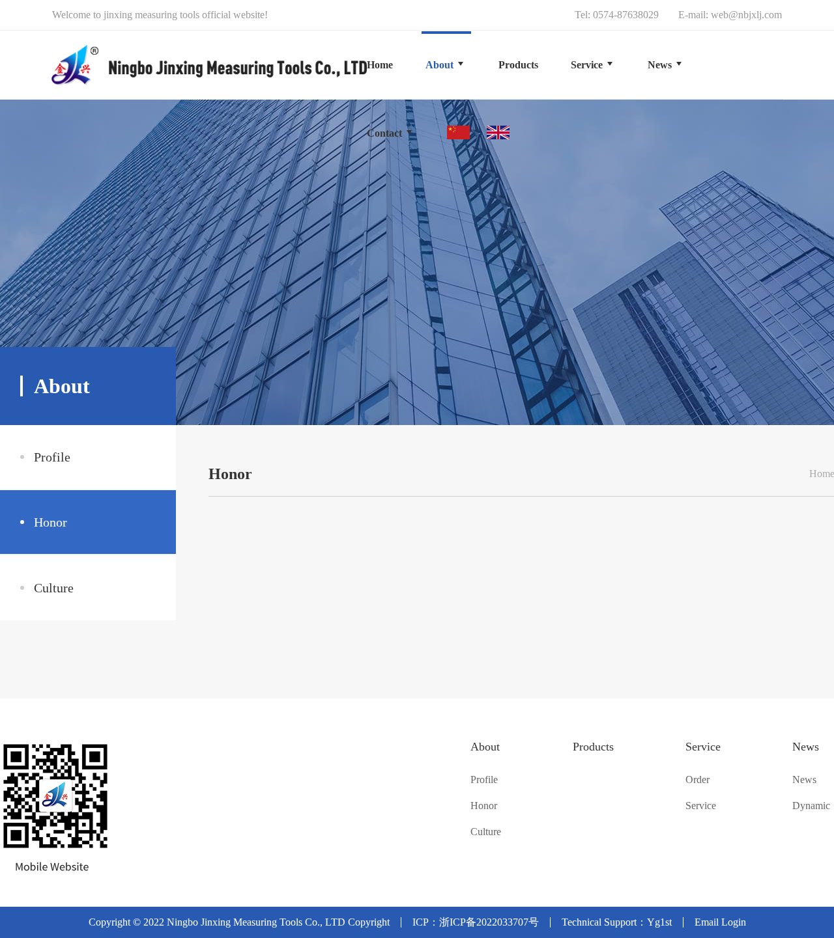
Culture (54, 588)
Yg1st (659, 922)
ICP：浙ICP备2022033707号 (475, 922)
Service (703, 746)
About (485, 746)
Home (380, 64)
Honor (50, 522)
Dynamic (811, 806)
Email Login (720, 922)
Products (593, 746)
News (805, 746)
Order (697, 780)
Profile (52, 457)
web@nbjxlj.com (746, 14)
